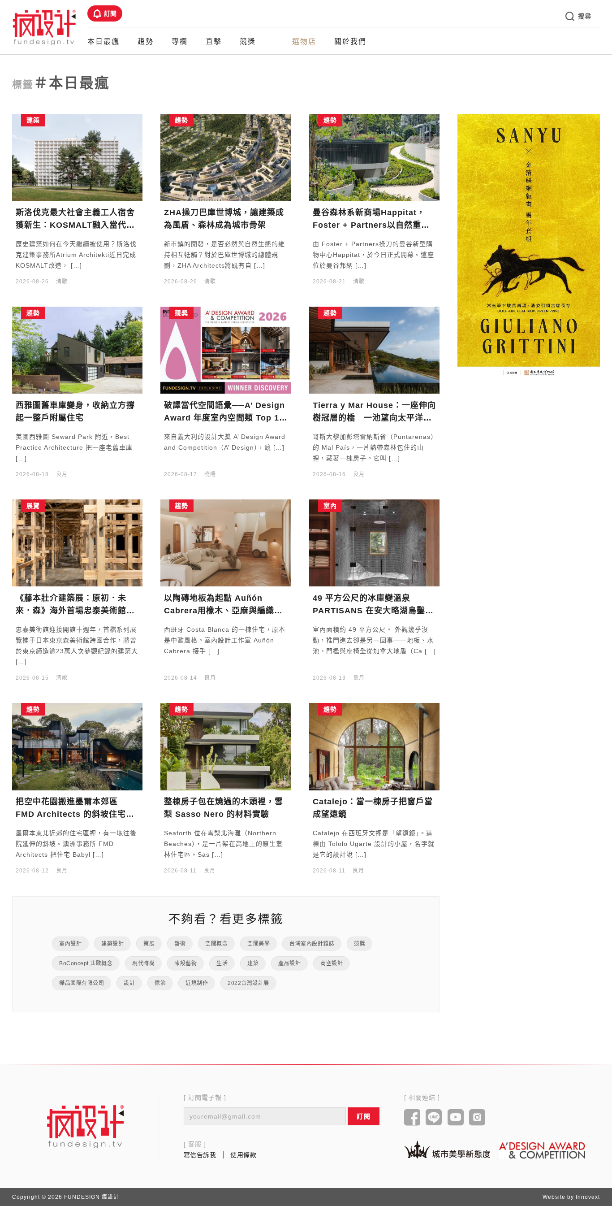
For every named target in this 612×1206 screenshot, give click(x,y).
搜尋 (584, 16)
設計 (129, 983)
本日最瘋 (103, 41)
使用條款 (243, 1154)
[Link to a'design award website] (542, 1150)
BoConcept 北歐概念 (85, 963)
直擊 (214, 41)
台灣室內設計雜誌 (311, 944)
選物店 (304, 41)
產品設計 (289, 963)
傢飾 (160, 983)
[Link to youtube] (456, 1118)
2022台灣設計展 (248, 983)
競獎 (248, 41)
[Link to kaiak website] (447, 1149)
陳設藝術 (185, 963)
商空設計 (331, 963)
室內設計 (70, 944)
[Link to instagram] (477, 1118)
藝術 (179, 944)
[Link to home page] (85, 1126)
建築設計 (112, 944)
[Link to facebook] (412, 1118)
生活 (222, 963)
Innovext (588, 1197)
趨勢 (146, 41)
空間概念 (216, 944)
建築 (253, 963)
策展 (149, 944)
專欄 (180, 41)
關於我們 (350, 41)
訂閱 (110, 13)
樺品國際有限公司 (81, 983)
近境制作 (196, 983)
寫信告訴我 (200, 1154)
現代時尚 (143, 963)
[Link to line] (434, 1118)
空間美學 (258, 944)
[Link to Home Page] (44, 27)
